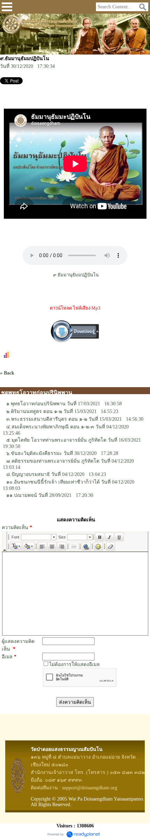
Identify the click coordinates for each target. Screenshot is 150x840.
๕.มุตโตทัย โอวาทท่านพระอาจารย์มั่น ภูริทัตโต (56, 440)
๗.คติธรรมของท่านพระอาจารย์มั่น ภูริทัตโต (52, 461)
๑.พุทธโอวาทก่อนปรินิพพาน (36, 403)
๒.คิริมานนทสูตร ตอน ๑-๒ (34, 411)
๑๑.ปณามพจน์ (21, 495)
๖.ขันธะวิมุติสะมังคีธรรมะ (34, 453)
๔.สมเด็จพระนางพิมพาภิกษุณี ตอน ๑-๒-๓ (50, 426)
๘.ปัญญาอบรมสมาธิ (28, 474)
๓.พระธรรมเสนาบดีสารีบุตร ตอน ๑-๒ (46, 419)
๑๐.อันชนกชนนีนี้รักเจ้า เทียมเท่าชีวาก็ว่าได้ (53, 482)
